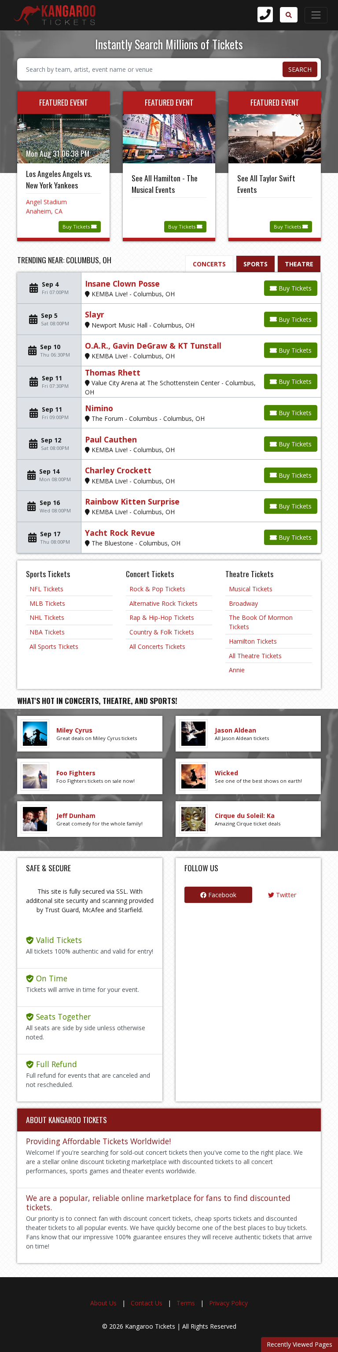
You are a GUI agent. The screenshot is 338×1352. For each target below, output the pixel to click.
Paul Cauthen (111, 439)
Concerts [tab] (209, 264)
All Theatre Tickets (255, 656)
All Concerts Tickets (157, 646)
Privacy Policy (228, 1303)
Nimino (99, 408)
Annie (237, 670)
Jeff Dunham (76, 815)
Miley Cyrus (74, 730)
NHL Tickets (46, 617)
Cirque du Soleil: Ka (245, 815)
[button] (289, 14)
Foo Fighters (76, 773)
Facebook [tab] (221, 895)
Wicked (226, 773)
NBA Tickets (47, 632)
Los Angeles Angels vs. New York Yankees (59, 179)
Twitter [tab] (285, 895)
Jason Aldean (235, 730)
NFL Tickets (46, 589)
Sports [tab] (255, 264)
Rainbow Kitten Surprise (132, 501)
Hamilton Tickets (253, 641)
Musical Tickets (250, 589)
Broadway (243, 603)
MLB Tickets (47, 603)
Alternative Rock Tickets (163, 603)
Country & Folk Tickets (161, 632)
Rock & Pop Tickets (157, 589)
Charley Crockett (118, 470)
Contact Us (146, 1303)
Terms (185, 1303)
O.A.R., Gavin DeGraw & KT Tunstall (153, 345)
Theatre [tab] (299, 264)
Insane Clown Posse (122, 283)
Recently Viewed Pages (299, 1344)
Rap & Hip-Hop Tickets (161, 617)
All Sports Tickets (53, 646)
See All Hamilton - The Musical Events (165, 183)
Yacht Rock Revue (120, 532)
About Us (103, 1303)
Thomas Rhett (112, 372)
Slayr (94, 314)
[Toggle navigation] (316, 15)
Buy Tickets (76, 226)
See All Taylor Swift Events (266, 183)
